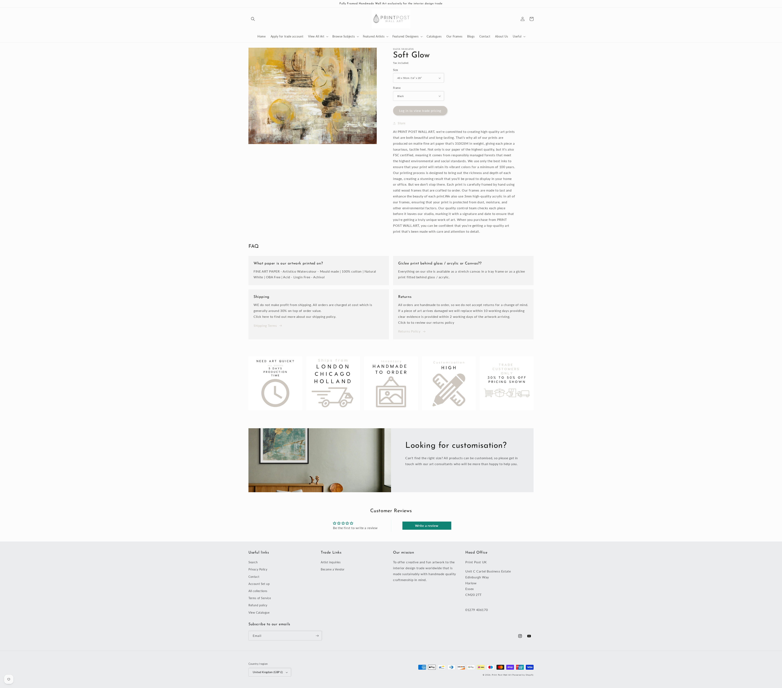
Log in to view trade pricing (420, 110)
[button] (252, 18)
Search (253, 562)
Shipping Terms (265, 325)
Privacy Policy (257, 569)
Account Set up (259, 584)
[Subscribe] (317, 636)
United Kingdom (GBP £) (268, 672)
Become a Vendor (333, 569)
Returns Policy (409, 331)
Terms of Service (259, 598)
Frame (397, 87)
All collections (257, 591)
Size (395, 70)
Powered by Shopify (523, 675)
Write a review (426, 525)
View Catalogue (258, 612)
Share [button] (401, 123)
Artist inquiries (331, 562)
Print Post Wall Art (502, 675)
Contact (253, 576)
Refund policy (257, 605)
